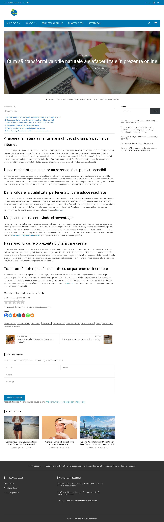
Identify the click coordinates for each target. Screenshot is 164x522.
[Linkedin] (19, 315)
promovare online (88, 323)
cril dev (60, 210)
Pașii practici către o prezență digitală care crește (26, 128)
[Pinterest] (23, 315)
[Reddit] (15, 315)
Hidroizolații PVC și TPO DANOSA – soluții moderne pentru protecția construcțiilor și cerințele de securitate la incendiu (137, 129)
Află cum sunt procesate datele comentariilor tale (65, 402)
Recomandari (82, 56)
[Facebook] (6, 315)
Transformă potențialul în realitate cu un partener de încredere (31, 131)
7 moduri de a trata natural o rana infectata (81, 501)
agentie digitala (24, 323)
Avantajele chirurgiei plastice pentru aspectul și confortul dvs (59, 443)
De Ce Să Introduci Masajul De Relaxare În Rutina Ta (35, 339)
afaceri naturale (10, 323)
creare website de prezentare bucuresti (25, 235)
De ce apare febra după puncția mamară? (137, 143)
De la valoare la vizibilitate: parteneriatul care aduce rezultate (30, 123)
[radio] (6, 302)
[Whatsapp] (28, 315)
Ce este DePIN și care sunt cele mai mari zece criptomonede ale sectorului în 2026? (97, 443)
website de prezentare (13, 326)
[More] (32, 315)
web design (107, 323)
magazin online (59, 323)
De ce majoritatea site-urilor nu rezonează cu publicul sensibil (30, 120)
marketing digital (73, 323)
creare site (36, 323)
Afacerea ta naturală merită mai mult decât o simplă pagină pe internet (33, 117)
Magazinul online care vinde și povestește (23, 125)
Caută (123, 107)
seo (99, 323)
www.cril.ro (70, 283)
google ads (47, 323)
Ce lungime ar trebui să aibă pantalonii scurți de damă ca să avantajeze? (21, 443)
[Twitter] (10, 315)
